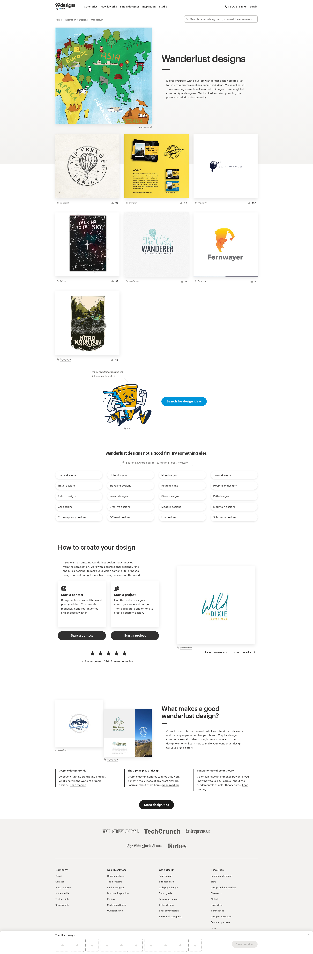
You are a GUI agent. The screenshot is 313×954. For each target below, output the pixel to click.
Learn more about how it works (228, 652)
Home (58, 19)
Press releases (63, 887)
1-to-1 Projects (114, 881)
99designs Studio (116, 904)
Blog (213, 881)
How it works (109, 6)
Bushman (202, 281)
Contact (59, 881)
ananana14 (146, 127)
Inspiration (149, 6)
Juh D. (63, 280)
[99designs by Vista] (65, 6)
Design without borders (223, 887)
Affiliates (215, 899)
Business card (166, 881)
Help (213, 928)
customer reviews (124, 661)
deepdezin (62, 749)
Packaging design (168, 899)
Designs (83, 19)
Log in (254, 6)
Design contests (116, 875)
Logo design (165, 875)
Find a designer (129, 6)
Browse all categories (170, 916)
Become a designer (221, 875)
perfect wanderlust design (182, 97)
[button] (309, 935)
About (58, 875)
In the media (62, 893)
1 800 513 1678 (237, 6)
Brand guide (165, 893)
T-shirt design (166, 904)
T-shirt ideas (217, 910)
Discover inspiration (118, 893)
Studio (163, 6)
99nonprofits (62, 904)
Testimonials (62, 899)
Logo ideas (217, 904)
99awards (216, 893)
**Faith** (202, 202)
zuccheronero (186, 647)
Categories (90, 6)
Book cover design (169, 910)
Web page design (168, 887)
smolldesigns (134, 281)
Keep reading (78, 784)
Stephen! (133, 202)
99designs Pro (115, 910)
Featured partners (220, 922)
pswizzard (64, 202)
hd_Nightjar (65, 359)
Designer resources (221, 916)
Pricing (111, 899)
